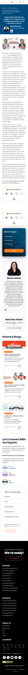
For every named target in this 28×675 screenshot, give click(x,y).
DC (8, 647)
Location (4, 635)
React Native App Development (9, 590)
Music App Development (8, 613)
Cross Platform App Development (10, 588)
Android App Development (8, 570)
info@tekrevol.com (17, 653)
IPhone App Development (8, 573)
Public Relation (12, 8)
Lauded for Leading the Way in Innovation (14, 416)
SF (15, 645)
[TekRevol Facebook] (4, 657)
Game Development (7, 578)
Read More (19, 365)
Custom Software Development (9, 568)
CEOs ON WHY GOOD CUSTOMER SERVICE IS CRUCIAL (14, 385)
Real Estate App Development (9, 610)
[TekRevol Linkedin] (19, 657)
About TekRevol (5, 625)
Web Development (6, 575)
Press (3, 633)
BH (23, 647)
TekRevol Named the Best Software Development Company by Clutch (12, 355)
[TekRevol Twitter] (8, 657)
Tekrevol (4, 55)
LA (11, 647)
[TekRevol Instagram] (16, 657)
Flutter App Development (8, 585)
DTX (11, 645)
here (20, 183)
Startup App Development (8, 583)
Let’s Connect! (14, 558)
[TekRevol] (7, 1)
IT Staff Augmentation (7, 615)
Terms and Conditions (11, 669)
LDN (8, 649)
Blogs (3, 8)
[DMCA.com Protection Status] (7, 662)
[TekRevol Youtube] (12, 657)
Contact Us (15, 671)
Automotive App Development (9, 600)
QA (19, 647)
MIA (19, 645)
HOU (3, 645)
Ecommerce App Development (9, 608)
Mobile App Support (6, 580)
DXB (15, 647)
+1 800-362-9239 (6, 653)
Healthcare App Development (9, 603)
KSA (4, 649)
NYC (4, 647)
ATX (7, 645)
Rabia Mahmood (15, 26)
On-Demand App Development (9, 605)
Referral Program (6, 628)
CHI (23, 645)
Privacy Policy (15, 526)
